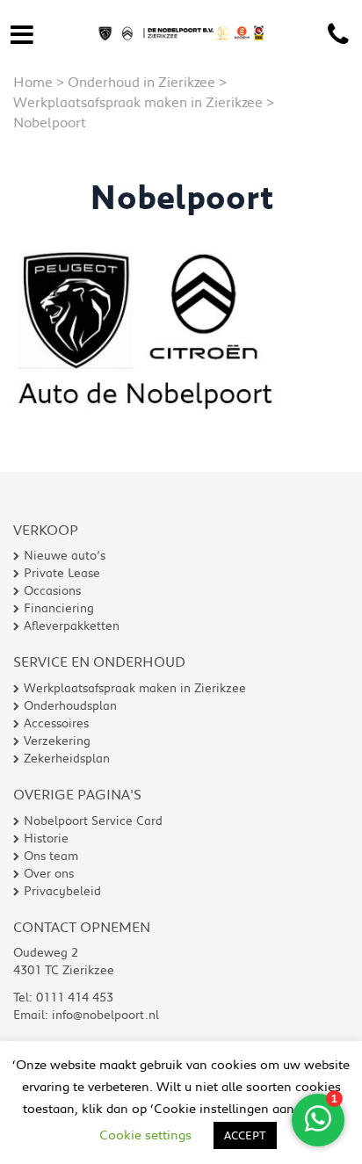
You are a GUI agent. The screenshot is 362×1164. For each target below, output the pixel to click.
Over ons (49, 873)
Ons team (51, 856)
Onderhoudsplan (70, 705)
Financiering (59, 608)
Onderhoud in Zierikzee (141, 81)
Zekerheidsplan (67, 758)
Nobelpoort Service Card (93, 820)
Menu (22, 31)
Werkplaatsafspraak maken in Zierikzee (138, 101)
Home (33, 81)
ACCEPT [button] (245, 1135)
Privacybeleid (62, 891)
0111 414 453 (338, 35)
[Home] (181, 19)
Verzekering (57, 740)
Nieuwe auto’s (64, 555)
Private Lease (62, 573)
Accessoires (56, 723)
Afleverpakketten (71, 625)
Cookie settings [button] (145, 1134)
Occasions (52, 590)
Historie (46, 838)
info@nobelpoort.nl (105, 1015)
